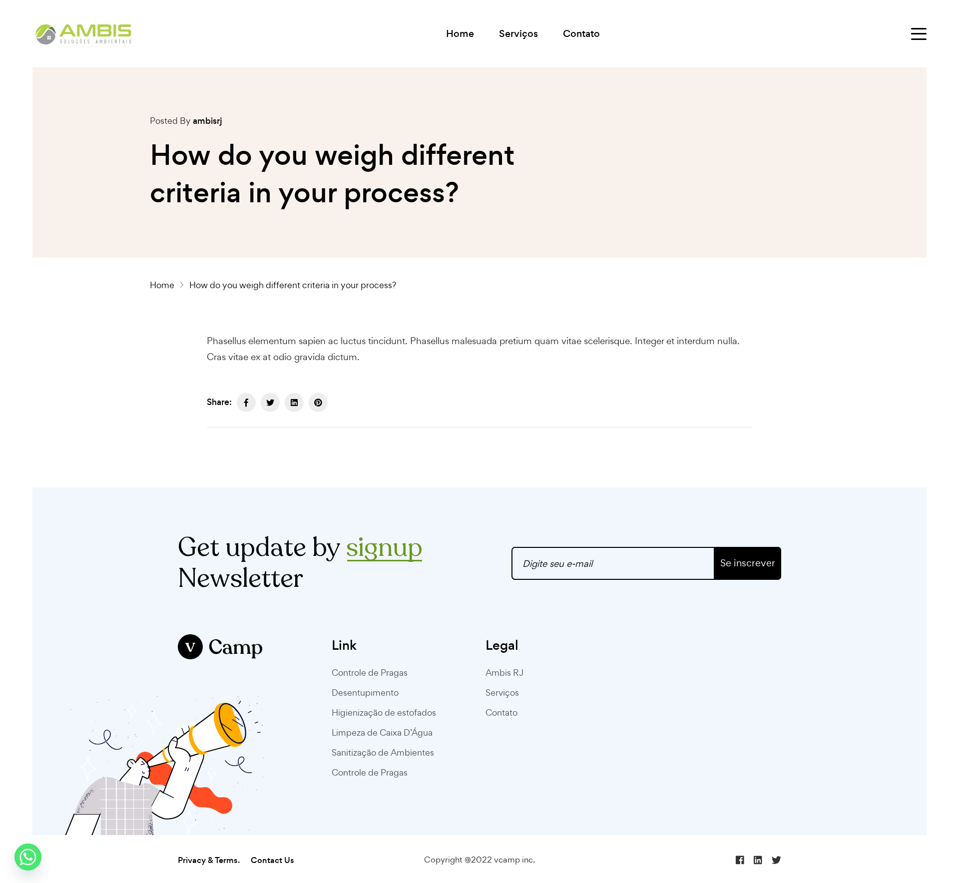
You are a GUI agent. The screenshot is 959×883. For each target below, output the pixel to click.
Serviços (502, 692)
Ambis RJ (504, 672)
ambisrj (207, 121)
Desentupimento (365, 692)
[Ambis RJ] (83, 33)
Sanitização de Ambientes (383, 752)
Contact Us (272, 860)
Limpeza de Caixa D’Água (382, 732)
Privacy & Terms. (209, 860)
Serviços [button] (518, 33)
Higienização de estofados (384, 712)
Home (460, 33)
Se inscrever (747, 562)
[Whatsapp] (27, 857)
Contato (581, 33)
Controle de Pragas (370, 672)
